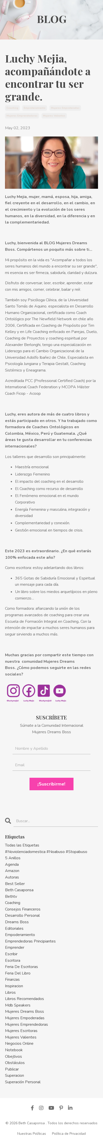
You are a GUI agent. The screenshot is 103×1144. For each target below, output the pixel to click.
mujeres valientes (54, 116)
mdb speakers (17, 1005)
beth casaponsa (19, 890)
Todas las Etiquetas (22, 845)
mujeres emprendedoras (22, 116)
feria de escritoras (21, 967)
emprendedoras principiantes (30, 941)
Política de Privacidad (69, 1133)
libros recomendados (24, 999)
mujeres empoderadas (65, 108)
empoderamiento (35, 108)
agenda (12, 864)
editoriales (14, 928)
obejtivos (13, 1056)
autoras (12, 877)
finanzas (12, 979)
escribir (11, 954)
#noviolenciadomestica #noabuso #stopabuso (46, 851)
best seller (15, 883)
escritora (12, 960)
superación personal (22, 1082)
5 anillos (12, 858)
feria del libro (17, 973)
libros (10, 992)
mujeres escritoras (21, 1031)
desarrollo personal (22, 915)
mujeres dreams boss (24, 1011)
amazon (12, 871)
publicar (12, 1069)
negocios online (19, 1043)
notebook (14, 1050)
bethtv (11, 896)
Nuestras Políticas (31, 1133)
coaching (12, 108)
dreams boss (17, 922)
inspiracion (14, 986)
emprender (14, 947)
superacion (14, 1075)
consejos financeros (22, 909)
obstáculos (15, 1063)
